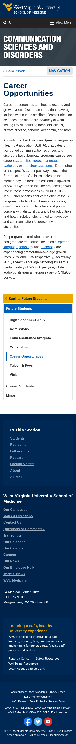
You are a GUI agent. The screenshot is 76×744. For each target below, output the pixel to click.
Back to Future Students (28, 298)
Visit (13, 374)
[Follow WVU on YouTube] (48, 721)
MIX (25, 712)
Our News (11, 561)
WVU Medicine (15, 580)
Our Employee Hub (18, 567)
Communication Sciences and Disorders (32, 47)
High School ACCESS (27, 320)
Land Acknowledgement (38, 696)
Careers (9, 554)
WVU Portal (11, 707)
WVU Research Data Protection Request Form (38, 701)
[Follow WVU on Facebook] (28, 721)
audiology (48, 247)
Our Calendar (14, 542)
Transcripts (12, 535)
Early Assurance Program (30, 338)
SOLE (46, 712)
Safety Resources (47, 658)
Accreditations (19, 692)
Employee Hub (59, 712)
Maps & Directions (18, 516)
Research (18, 457)
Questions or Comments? (24, 529)
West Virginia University (26, 731)
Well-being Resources (23, 663)
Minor (10, 395)
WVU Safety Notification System (53, 707)
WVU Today (15, 712)
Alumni (16, 477)
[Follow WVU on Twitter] (38, 721)
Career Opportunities (26, 356)
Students (17, 438)
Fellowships (19, 451)
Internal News (14, 574)
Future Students (16, 70)
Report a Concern (20, 658)
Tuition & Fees (21, 365)
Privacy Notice (57, 692)
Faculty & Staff (22, 464)
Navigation (59, 71)
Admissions (19, 329)
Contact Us (12, 522)
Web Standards (38, 692)
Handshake (26, 707)
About (15, 470)
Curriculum (19, 347)
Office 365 (35, 712)
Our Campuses (15, 510)
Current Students (20, 386)
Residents (18, 445)
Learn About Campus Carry (26, 668)
